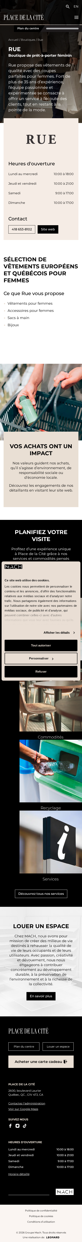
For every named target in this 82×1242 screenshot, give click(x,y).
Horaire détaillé (18, 1174)
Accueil (13, 40)
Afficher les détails (57, 632)
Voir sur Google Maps (23, 1109)
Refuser (41, 671)
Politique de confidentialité (41, 1210)
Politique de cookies (41, 1215)
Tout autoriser (41, 645)
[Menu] (76, 17)
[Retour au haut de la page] (75, 1236)
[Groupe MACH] (65, 1192)
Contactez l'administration (26, 1103)
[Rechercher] (68, 6)
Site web (48, 229)
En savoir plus (41, 996)
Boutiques (28, 40)
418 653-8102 (22, 229)
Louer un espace (58, 1046)
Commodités (50, 737)
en (76, 6)
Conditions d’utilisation (41, 1221)
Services (51, 879)
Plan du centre (28, 28)
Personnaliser (39, 658)
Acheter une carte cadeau (38, 1062)
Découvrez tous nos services (41, 894)
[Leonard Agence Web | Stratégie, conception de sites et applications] (52, 1237)
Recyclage (51, 808)
